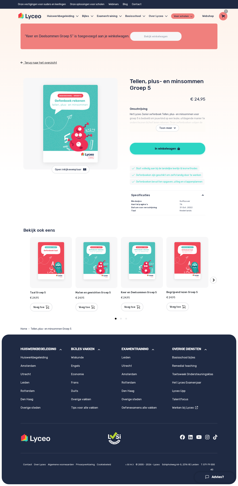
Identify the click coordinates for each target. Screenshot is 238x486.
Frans (74, 382)
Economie (77, 374)
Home (24, 328)
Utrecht (26, 374)
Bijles (85, 16)
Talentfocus (180, 399)
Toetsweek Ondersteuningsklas (192, 374)
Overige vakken (81, 399)
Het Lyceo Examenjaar (186, 382)
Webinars (114, 4)
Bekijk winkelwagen (156, 36)
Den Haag (27, 399)
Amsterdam (28, 365)
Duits (74, 391)
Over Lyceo (40, 464)
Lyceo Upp (178, 391)
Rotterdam (28, 391)
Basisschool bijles (183, 357)
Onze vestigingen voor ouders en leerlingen (42, 4)
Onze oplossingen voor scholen (87, 4)
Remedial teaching (184, 365)
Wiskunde (77, 357)
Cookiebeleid (104, 464)
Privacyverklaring (85, 464)
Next (213, 280)
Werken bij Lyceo (183, 407)
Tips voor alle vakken (84, 407)
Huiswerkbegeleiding (60, 16)
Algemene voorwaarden (61, 464)
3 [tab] (126, 319)
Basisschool (133, 16)
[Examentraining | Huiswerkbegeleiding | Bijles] (30, 16)
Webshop (208, 16)
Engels (75, 365)
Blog (125, 4)
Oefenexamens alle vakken (139, 407)
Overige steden (31, 407)
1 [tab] (116, 319)
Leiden (25, 382)
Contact (136, 4)
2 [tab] (121, 319)
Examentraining (107, 16)
